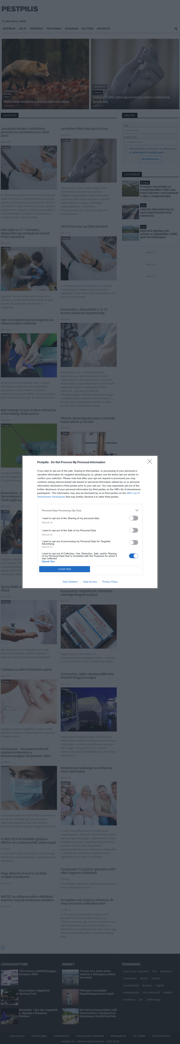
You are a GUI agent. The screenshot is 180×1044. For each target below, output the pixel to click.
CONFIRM (64, 569)
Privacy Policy (110, 581)
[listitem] (90, 510)
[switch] (133, 518)
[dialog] (90, 522)
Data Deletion (70, 581)
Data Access (90, 581)
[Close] (150, 462)
